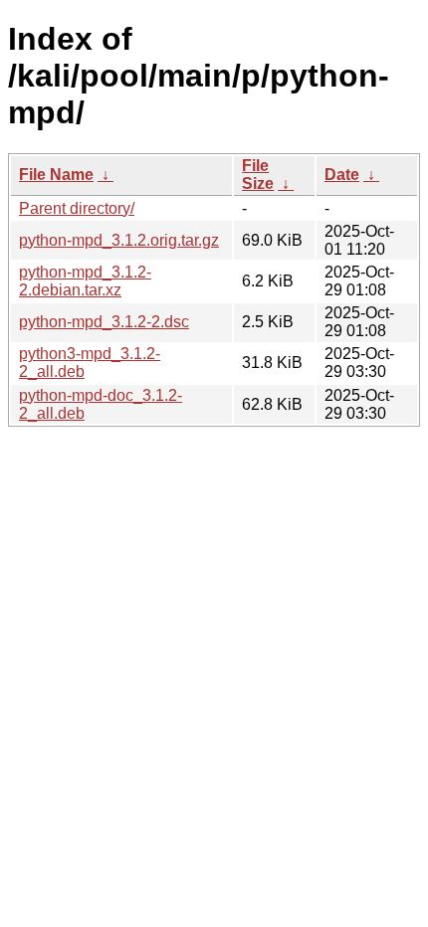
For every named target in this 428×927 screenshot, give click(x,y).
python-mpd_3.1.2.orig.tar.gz (119, 240)
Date (341, 174)
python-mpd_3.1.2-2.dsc (104, 321)
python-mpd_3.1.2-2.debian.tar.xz (85, 281)
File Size (258, 174)
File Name (56, 174)
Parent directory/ (76, 208)
